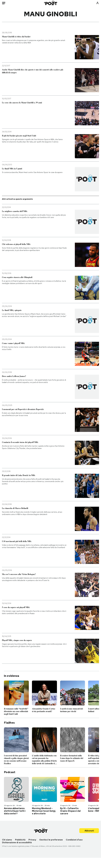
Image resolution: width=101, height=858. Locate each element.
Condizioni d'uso (74, 839)
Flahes (9, 722)
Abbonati (89, 830)
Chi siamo (7, 839)
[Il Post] (50, 3)
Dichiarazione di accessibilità (17, 842)
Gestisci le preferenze (51, 839)
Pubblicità (20, 839)
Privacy (32, 839)
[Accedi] (97, 3)
